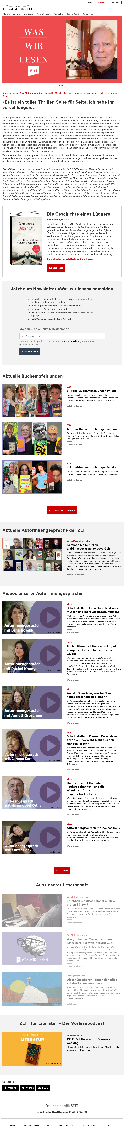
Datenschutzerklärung (70, 341)
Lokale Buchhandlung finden (78, 258)
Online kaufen (54, 258)
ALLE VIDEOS (62, 870)
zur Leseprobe (56, 268)
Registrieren (115, 2)
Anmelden (101, 2)
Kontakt (90, 2)
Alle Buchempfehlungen (62, 510)
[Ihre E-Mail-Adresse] (62, 336)
